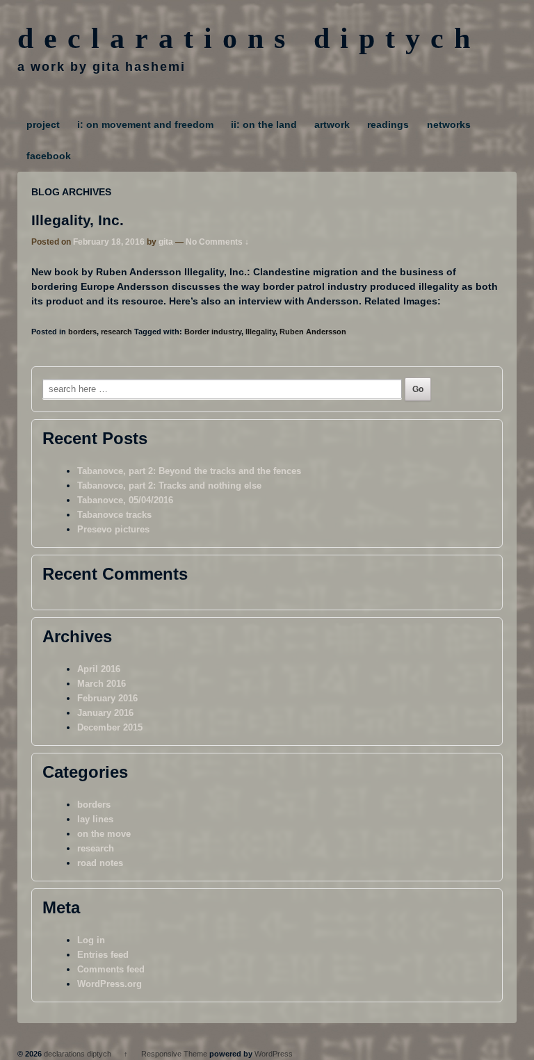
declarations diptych (248, 38)
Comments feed (111, 969)
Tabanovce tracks (114, 514)
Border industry (212, 331)
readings (388, 124)
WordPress (273, 1054)
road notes (100, 863)
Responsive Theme (174, 1054)
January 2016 (105, 713)
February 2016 (107, 698)
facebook (48, 155)
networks (449, 124)
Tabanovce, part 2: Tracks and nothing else (169, 485)
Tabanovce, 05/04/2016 (125, 500)
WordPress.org (109, 984)
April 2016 (98, 669)
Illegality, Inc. (77, 220)
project (43, 124)
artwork (332, 124)
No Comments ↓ (217, 242)
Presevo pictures (113, 529)
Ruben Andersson (313, 331)
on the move (104, 834)
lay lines (95, 819)
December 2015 (110, 727)
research (116, 331)
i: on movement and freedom (145, 124)
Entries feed (103, 954)
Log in (91, 940)
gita (166, 242)
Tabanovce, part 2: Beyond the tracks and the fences (189, 471)
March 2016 (101, 683)
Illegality (260, 331)
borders (82, 331)
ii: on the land (264, 124)
